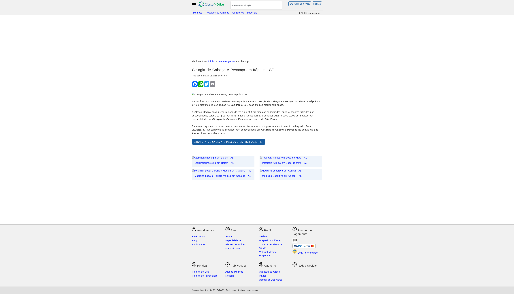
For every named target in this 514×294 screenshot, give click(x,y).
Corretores (238, 12)
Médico (263, 236)
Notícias (229, 275)
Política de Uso (200, 271)
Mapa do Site (232, 248)
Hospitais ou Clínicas (217, 12)
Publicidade (198, 244)
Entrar (317, 4)
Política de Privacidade (205, 275)
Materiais (252, 12)
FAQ (194, 240)
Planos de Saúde (235, 244)
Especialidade (233, 240)
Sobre (228, 236)
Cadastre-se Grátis (300, 4)
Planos (263, 275)
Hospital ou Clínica (269, 240)
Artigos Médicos (234, 271)
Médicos (197, 12)
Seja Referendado (307, 252)
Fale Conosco (199, 236)
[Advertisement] (257, 36)
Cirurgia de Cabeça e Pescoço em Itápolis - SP (229, 141)
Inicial (211, 61)
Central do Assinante (270, 279)
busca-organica (226, 61)
